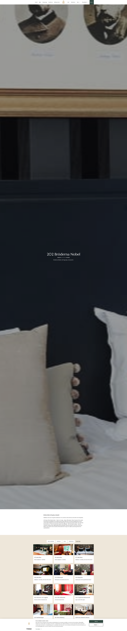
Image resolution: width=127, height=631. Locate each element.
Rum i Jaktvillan (51, 541)
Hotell (36, 2)
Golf (68, 2)
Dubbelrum (71, 541)
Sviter (65, 541)
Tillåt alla (96, 621)
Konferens (51, 2)
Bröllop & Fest (57, 2)
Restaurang (45, 2)
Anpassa (95, 624)
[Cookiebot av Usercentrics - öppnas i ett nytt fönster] (29, 629)
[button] (78, 2)
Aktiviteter (73, 2)
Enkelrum (59, 541)
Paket (40, 2)
